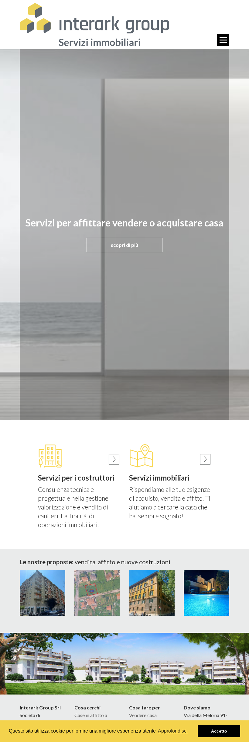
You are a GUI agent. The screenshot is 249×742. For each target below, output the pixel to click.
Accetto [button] (219, 731)
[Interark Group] (94, 24)
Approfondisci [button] (173, 730)
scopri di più (124, 245)
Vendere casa (143, 715)
